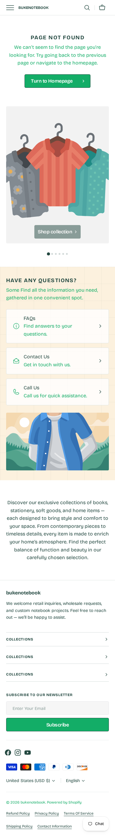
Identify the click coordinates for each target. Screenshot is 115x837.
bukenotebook (33, 802)
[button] (87, 7)
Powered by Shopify (64, 802)
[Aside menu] (12, 8)
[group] (57, 174)
